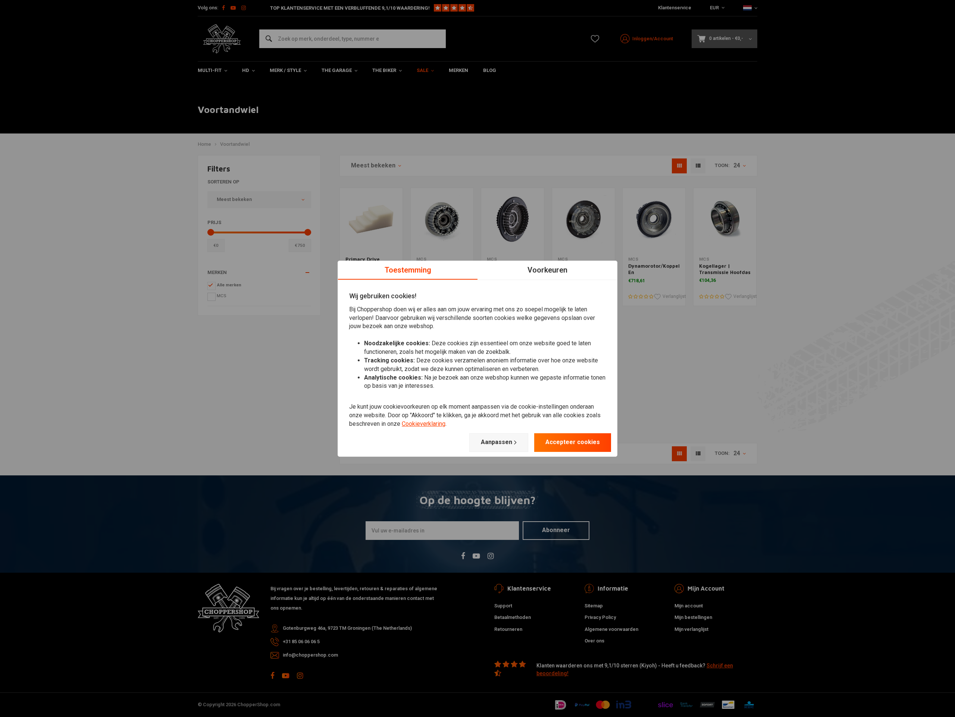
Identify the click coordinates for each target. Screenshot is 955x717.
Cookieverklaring (423, 423)
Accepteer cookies (572, 442)
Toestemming (408, 269)
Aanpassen (496, 442)
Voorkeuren (547, 269)
